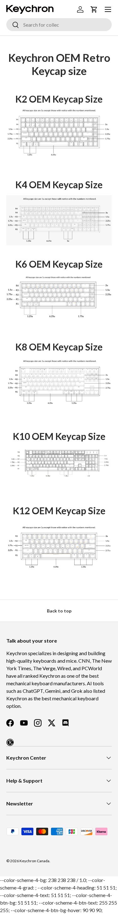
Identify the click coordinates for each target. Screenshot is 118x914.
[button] (94, 9)
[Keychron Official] (10, 742)
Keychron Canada (34, 860)
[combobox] (59, 24)
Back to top (59, 610)
